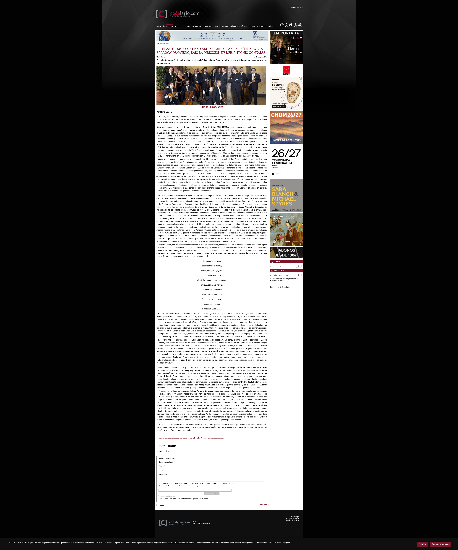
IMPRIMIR (263, 504)
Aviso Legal (295, 517)
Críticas (169, 26)
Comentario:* (163, 474)
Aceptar (422, 544)
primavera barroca (210, 438)
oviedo (179, 438)
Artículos (243, 26)
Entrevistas (196, 26)
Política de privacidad (292, 518)
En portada (160, 26)
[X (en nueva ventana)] (286, 25)
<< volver (161, 505)
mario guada (187, 438)
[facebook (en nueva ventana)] (282, 25)
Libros (217, 26)
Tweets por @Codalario (280, 287)
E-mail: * (162, 466)
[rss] (295, 25)
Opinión (186, 26)
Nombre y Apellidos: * (167, 462)
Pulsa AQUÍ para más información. (181, 543)
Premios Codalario (230, 26)
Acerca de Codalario (265, 26)
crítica (197, 437)
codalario (220, 438)
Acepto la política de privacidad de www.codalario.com (284, 280)
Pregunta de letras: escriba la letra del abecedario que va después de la (186, 486)
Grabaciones (208, 26)
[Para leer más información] (212, 40)
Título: (161, 470)
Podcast (252, 26)
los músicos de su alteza (168, 438)
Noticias (178, 26)
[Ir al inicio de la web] (177, 18)
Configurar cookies (441, 544)
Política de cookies (292, 520)
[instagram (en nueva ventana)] (291, 25)
